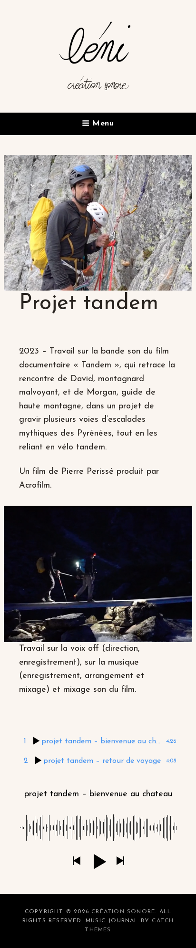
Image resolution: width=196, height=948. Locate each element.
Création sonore (98, 89)
